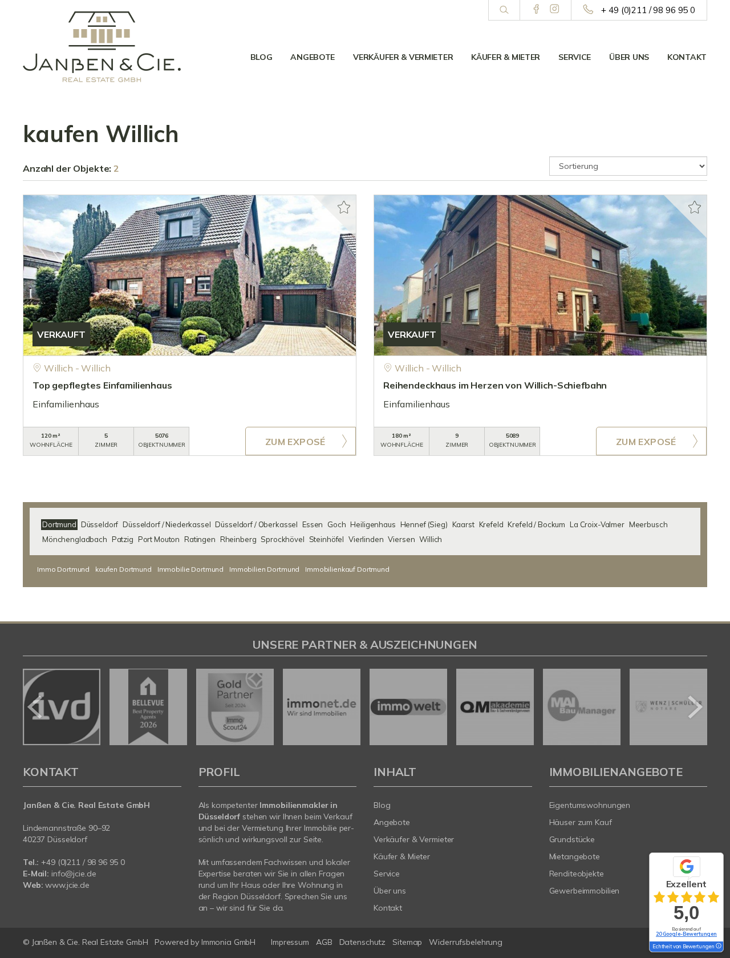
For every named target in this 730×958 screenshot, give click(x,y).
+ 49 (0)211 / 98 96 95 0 (648, 10)
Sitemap (407, 942)
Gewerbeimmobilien (584, 891)
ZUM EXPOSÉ (295, 441)
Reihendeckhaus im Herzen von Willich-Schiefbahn (495, 385)
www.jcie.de (67, 885)
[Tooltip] (718, 947)
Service (574, 57)
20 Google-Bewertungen (686, 934)
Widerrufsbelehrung (465, 942)
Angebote (312, 57)
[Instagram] (554, 10)
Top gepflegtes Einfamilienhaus (102, 385)
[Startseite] (102, 47)
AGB (324, 942)
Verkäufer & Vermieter (403, 57)
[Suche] (504, 10)
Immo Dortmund (63, 569)
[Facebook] (536, 10)
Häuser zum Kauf (580, 822)
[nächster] (694, 707)
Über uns (629, 57)
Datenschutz (362, 942)
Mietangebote (575, 856)
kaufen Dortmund (123, 569)
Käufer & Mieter (505, 57)
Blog (261, 57)
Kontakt (687, 57)
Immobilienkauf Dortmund (347, 569)
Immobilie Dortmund (190, 569)
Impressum (290, 942)
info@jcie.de (73, 873)
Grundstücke (572, 839)
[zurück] (35, 707)
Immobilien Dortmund (264, 569)
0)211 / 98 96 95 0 (92, 862)
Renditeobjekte (576, 873)
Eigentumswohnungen (590, 805)
